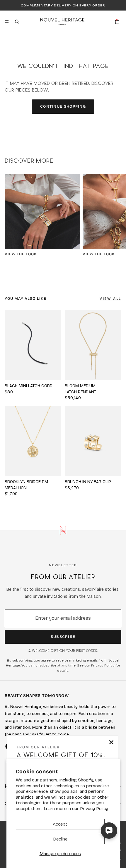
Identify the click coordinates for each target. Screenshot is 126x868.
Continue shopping (63, 106)
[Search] (17, 21)
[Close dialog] (111, 742)
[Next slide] (114, 217)
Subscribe (63, 636)
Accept (60, 824)
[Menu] (6, 21)
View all (110, 299)
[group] (93, 345)
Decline (60, 839)
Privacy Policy (94, 808)
